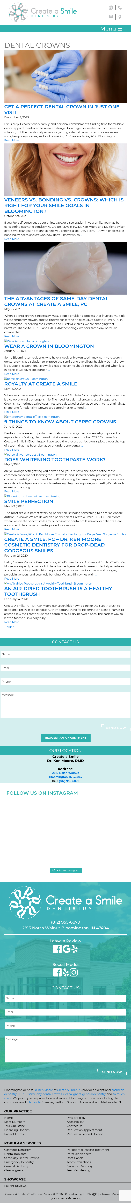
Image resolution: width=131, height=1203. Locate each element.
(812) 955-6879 (69, 781)
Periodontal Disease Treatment (88, 1149)
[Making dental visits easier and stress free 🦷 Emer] (35, 848)
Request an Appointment (65, 737)
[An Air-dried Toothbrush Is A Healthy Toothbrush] (48, 583)
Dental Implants (15, 1154)
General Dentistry (16, 1166)
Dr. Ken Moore (43, 1090)
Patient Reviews (15, 1185)
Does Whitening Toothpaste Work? (55, 459)
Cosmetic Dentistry (17, 1149)
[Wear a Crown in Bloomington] (26, 341)
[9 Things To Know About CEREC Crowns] (32, 416)
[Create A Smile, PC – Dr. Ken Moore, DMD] (43, 12)
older (9, 627)
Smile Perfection (28, 501)
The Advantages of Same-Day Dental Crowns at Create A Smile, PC (56, 301)
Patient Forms (14, 1134)
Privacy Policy (76, 1117)
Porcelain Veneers (79, 1154)
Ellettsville (34, 1102)
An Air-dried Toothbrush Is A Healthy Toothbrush (58, 591)
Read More (11, 140)
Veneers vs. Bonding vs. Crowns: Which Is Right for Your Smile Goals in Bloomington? (64, 205)
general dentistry (94, 1094)
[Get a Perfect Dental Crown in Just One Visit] (65, 101)
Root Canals (75, 1158)
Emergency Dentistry (19, 1162)
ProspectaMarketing (68, 1198)
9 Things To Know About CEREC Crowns (60, 422)
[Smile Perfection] (32, 496)
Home (8, 1117)
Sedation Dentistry (80, 1166)
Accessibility (75, 1122)
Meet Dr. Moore (14, 1122)
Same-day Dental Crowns (21, 1158)
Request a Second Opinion (85, 1134)
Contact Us (74, 1126)
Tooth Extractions (79, 1162)
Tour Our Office (14, 1126)
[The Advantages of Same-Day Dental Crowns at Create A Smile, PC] (65, 293)
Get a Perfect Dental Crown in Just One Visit (61, 109)
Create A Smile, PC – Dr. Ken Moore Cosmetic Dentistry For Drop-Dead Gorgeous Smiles (54, 544)
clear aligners (72, 1094)
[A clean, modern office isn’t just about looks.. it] (95, 848)
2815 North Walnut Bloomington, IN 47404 (65, 927)
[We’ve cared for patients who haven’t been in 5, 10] (95, 814)
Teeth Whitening (78, 1170)
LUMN (87, 1194)
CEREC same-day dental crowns (40, 1094)
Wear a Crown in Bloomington (49, 346)
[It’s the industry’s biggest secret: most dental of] (35, 814)
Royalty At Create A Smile (40, 384)
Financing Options (17, 1130)
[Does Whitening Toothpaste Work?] (30, 454)
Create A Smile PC (69, 1090)
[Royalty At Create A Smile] (26, 379)
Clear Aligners (13, 1170)
